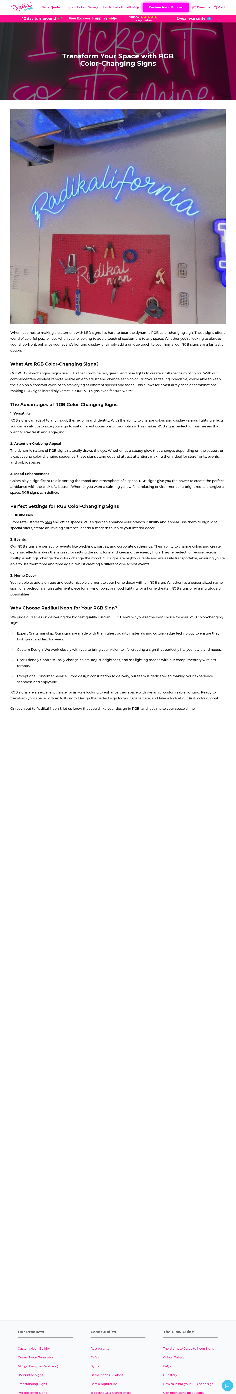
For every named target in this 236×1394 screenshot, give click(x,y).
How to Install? (112, 7)
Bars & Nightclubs (104, 1384)
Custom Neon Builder (34, 1348)
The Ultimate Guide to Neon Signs (188, 1348)
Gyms (95, 1366)
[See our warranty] (194, 18)
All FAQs (133, 7)
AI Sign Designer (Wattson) (38, 1366)
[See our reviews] (143, 19)
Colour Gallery (87, 7)
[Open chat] (227, 1385)
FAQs (167, 1366)
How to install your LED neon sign (188, 1384)
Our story (170, 1375)
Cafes (95, 1357)
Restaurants (100, 1348)
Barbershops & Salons (107, 1375)
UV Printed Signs (30, 1375)
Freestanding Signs (32, 1384)
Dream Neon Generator (35, 1357)
